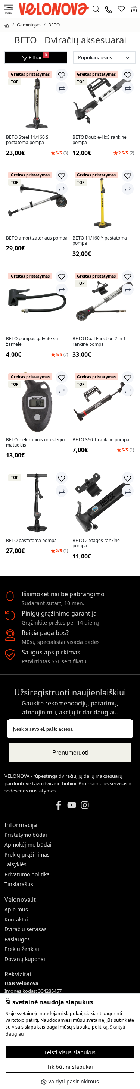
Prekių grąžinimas (27, 854)
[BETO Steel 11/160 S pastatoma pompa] (36, 99)
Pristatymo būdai (25, 834)
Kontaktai (16, 919)
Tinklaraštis (18, 884)
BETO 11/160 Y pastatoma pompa (99, 240)
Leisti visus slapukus (70, 1052)
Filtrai (38, 57)
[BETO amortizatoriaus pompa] (36, 200)
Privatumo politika (27, 874)
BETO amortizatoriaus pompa (37, 238)
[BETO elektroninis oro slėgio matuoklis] (36, 401)
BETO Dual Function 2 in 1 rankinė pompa (99, 341)
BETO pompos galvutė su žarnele (32, 341)
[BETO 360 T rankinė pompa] (103, 401)
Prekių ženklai (21, 948)
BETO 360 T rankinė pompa (100, 439)
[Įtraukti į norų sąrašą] (62, 75)
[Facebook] (58, 804)
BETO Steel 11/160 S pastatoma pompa (27, 140)
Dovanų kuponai (24, 959)
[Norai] (121, 9)
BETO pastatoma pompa (31, 540)
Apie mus (16, 909)
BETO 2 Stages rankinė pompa (96, 543)
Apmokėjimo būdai (28, 844)
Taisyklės (15, 864)
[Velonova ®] (56, 8)
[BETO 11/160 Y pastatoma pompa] (103, 200)
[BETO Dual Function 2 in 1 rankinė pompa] (103, 301)
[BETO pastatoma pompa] (36, 502)
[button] (134, 9)
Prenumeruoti (70, 753)
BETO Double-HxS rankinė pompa (99, 140)
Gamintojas (29, 25)
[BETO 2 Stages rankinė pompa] (103, 502)
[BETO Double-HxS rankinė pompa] (103, 99)
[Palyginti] (62, 88)
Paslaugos (17, 939)
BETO (54, 25)
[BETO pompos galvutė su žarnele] (36, 301)
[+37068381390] (108, 9)
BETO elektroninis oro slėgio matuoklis (35, 442)
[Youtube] (71, 804)
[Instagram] (84, 804)
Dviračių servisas (25, 929)
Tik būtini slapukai (70, 1066)
